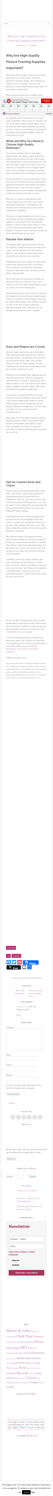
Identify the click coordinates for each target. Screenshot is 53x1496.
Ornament (15, 1368)
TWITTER (33, 649)
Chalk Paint (24, 1336)
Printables (11, 1373)
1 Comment (32, 45)
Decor (38, 1341)
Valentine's (24, 1382)
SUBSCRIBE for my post (16, 631)
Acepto (26, 1492)
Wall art (41, 1382)
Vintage (33, 1382)
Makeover (30, 1362)
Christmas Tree (12, 1342)
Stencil (16, 1377)
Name (9, 1054)
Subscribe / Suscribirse (26, 1272)
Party (32, 1368)
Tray (38, 1378)
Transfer (31, 1377)
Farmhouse (11, 1353)
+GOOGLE (10, 651)
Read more (11, 1158)
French (28, 1353)
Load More (11, 948)
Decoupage (13, 1348)
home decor (26, 1357)
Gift (8, 1358)
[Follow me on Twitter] (18, 1117)
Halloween (13, 1359)
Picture (37, 1368)
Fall (36, 1348)
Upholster (17, 1382)
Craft (21, 1342)
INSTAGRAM (22, 649)
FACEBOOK (32, 646)
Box (37, 1331)
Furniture (38, 1352)
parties (23, 657)
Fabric (31, 1347)
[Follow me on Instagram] (34, 1117)
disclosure (37, 678)
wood (10, 1386)
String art (23, 1378)
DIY (24, 1347)
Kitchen (9, 1363)
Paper (28, 1368)
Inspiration (16, 956)
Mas (33, 1492)
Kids (38, 1358)
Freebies (19, 1353)
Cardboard (11, 1336)
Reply (18, 1015)
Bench (33, 1331)
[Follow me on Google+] (23, 1117)
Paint (22, 1367)
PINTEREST (11, 649)
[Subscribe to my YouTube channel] (40, 1117)
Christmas (38, 1336)
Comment (10, 1027)
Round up (31, 1374)
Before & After (19, 1330)
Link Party (19, 1363)
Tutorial (10, 1382)
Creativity (29, 1341)
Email (9, 1065)
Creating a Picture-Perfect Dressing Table (36, 993)
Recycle (22, 1372)
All (8, 956)
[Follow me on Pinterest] (29, 1117)
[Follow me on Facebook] (12, 1117)
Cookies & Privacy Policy (27, 1190)
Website (9, 1075)
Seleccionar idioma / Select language (22, 1253)
